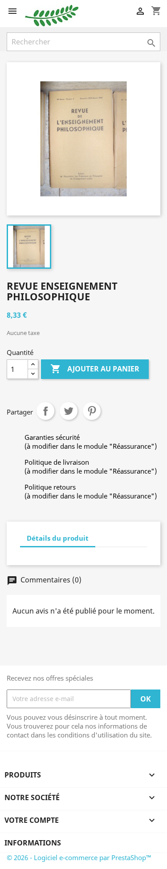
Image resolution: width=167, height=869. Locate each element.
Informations (32, 843)
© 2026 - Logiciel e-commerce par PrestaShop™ (79, 857)
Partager (45, 411)
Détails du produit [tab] (58, 538)
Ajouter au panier (94, 368)
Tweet (68, 411)
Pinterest (92, 411)
